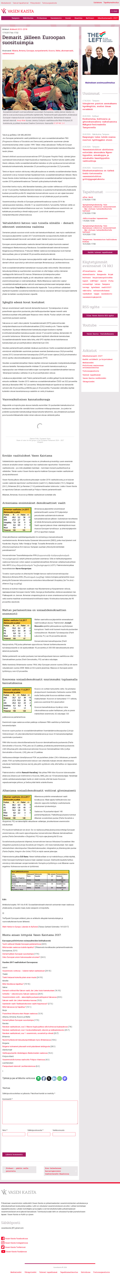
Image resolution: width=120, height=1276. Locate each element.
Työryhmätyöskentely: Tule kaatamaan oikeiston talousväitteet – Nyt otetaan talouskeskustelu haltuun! (99, 208)
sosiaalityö (87, 284)
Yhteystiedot (35, 3)
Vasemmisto (56, 18)
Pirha (110, 281)
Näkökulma (28, 18)
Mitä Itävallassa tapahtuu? (13, 984)
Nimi (4, 1130)
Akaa (100, 271)
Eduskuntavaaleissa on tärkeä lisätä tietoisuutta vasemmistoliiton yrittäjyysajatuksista (98, 175)
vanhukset (87, 294)
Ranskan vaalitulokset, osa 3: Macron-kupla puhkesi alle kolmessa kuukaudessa (35, 1027)
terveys (85, 287)
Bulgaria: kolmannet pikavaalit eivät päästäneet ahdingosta (26, 1046)
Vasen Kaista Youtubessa (16, 1252)
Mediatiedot (6, 3)
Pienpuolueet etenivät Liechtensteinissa (19, 1066)
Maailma (78, 18)
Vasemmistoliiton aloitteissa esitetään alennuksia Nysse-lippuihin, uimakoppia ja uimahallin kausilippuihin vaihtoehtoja (97, 155)
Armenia (22, 51)
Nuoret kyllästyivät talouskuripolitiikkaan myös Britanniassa (26, 1040)
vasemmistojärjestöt (91, 297)
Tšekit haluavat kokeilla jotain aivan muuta (19, 977)
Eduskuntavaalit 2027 (108, 18)
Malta (58, 51)
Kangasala (101, 274)
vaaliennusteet (8, 53)
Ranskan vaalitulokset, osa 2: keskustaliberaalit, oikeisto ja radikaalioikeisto (33, 1030)
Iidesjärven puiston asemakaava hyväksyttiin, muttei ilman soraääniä (99, 106)
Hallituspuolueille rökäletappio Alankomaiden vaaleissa (24, 1053)
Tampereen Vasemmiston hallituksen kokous (99, 240)
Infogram (40, 442)
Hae (115, 11)
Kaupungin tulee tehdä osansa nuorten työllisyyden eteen (98, 138)
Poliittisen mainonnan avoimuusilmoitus (93, 366)
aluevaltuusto (88, 274)
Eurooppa (30, 51)
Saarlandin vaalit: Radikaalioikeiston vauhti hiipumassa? (24, 1004)
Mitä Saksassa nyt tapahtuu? (14, 1007)
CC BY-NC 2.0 (58, 123)
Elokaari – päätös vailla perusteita (17, 1169)
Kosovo (52, 51)
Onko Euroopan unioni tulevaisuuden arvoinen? (21, 957)
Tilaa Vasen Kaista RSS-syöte (100, 315)
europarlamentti (41, 51)
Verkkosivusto (58, 1130)
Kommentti (7, 1099)
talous (97, 284)
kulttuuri (86, 278)
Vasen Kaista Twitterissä (14, 1247)
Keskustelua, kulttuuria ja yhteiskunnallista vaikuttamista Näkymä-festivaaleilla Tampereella (99, 123)
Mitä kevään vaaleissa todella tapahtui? (18, 947)
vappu (96, 294)
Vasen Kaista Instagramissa (16, 1243)
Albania (15, 51)
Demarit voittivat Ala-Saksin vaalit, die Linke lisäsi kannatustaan (28, 990)
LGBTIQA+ (94, 281)
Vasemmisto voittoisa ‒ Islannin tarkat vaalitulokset (23, 971)
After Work (87, 197)
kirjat (110, 274)
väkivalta (86, 291)
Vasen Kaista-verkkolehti (94, 378)
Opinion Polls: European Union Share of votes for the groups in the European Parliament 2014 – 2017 (40, 439)
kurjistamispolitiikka (102, 278)
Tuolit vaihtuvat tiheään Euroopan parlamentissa (21, 944)
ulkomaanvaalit (67, 51)
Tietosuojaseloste (49, 3)
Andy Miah (21, 120)
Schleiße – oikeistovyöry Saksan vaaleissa (20, 994)
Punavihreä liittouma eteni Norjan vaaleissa (19, 1013)
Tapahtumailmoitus (111, 2)
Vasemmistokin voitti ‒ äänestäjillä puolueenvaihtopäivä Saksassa (29, 997)
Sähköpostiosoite (35, 1130)
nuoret (103, 281)
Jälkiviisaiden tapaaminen (95, 218)
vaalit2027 (106, 287)
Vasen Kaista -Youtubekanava (100, 333)
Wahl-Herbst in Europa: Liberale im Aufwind (20, 927)
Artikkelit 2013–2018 (18, 29)
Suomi (68, 18)
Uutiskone (98, 2)
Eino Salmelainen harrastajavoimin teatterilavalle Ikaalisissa (57, 1171)
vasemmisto (106, 294)
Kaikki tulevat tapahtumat (100, 252)
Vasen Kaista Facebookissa (16, 1238)
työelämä (95, 287)
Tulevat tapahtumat (20, 3)
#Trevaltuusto (89, 271)
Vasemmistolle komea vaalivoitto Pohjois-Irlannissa (23, 1060)
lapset (85, 281)
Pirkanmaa (42, 18)
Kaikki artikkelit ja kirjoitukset (97, 359)
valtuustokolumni (101, 291)
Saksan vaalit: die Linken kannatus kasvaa (19, 1000)
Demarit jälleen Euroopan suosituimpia (18, 954)
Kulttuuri (90, 18)
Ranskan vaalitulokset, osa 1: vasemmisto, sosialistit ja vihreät (27, 1033)
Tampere (15, 18)
